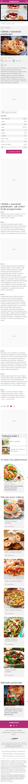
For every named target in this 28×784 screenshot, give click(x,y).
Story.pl (23, 756)
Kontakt (13, 734)
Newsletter (19, 730)
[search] (26, 1)
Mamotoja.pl (22, 753)
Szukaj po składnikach (10, 730)
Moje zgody (22, 732)
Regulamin (15, 732)
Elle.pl (3, 751)
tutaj (12, 781)
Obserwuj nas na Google (10, 112)
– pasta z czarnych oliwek (7, 399)
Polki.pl (4, 756)
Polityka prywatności (7, 732)
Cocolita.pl (18, 756)
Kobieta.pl (13, 751)
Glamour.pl (8, 751)
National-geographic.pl (8, 753)
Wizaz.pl (12, 756)
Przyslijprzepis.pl (21, 751)
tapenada (22, 397)
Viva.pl (8, 756)
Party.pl (16, 753)
